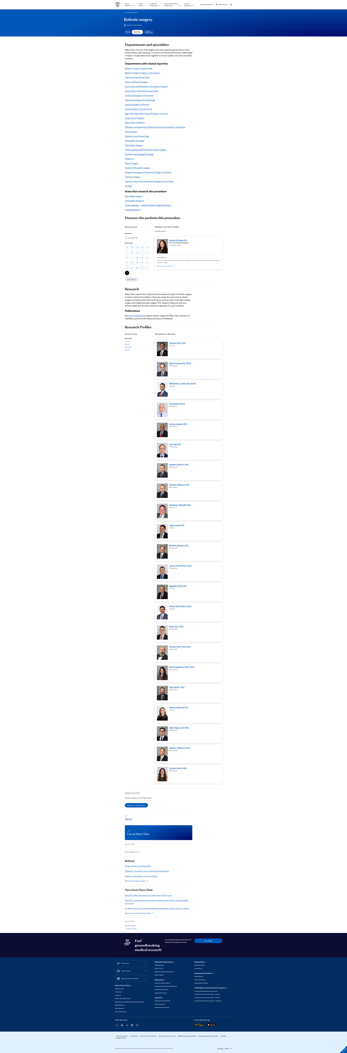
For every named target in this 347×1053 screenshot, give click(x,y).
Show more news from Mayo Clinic (138, 913)
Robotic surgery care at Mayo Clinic (138, 798)
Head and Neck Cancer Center (138, 109)
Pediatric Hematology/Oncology (139, 154)
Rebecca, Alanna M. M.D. (178, 707)
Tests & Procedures (132, 12)
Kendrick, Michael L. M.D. (179, 545)
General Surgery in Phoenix (137, 104)
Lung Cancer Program (134, 118)
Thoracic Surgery (132, 177)
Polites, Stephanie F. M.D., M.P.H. (182, 667)
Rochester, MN (132, 238)
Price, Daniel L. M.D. (177, 687)
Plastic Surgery (131, 163)
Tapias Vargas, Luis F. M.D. (179, 728)
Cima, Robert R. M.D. (177, 404)
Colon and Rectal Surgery (136, 82)
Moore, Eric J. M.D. (176, 626)
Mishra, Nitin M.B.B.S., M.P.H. (180, 606)
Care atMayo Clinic (149, 32)
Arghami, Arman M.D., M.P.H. (180, 363)
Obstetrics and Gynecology (137, 136)
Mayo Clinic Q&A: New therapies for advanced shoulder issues (148, 895)
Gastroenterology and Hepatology (140, 100)
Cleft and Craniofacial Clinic (137, 77)
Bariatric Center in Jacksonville (138, 68)
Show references (131, 852)
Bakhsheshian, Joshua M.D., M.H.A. (182, 383)
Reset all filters (131, 279)
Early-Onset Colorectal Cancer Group (141, 91)
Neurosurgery (131, 131)
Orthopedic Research (134, 200)
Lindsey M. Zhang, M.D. (178, 240)
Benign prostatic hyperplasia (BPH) (138, 866)
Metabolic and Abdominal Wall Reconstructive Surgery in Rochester (155, 127)
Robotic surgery (138, 19)
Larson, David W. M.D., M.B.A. (180, 566)
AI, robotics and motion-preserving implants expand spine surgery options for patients (157, 908)
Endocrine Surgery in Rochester (139, 95)
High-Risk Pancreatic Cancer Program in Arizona (146, 113)
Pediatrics (129, 158)
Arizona (127, 341)
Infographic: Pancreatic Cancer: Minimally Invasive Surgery (147, 871)
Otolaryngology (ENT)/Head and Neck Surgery (145, 149)
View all (127, 350)
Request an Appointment (134, 25)
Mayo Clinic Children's (135, 122)
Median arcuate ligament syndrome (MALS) (141, 876)
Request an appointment (136, 805)
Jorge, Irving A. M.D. (177, 525)
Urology (128, 186)
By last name (129, 243)
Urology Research (133, 209)
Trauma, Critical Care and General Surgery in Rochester (149, 181)
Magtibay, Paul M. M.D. (178, 586)
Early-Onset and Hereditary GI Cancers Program (146, 86)
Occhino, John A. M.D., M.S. (180, 647)
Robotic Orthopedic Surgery (137, 167)
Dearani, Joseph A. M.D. (178, 424)
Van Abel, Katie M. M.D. (178, 768)
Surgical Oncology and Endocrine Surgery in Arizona (148, 172)
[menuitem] (127, 32)
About (128, 32)
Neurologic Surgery (133, 196)
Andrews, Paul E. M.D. (177, 343)
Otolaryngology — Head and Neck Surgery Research (148, 205)
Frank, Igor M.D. (175, 444)
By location (128, 233)
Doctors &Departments (138, 32)
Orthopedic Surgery (134, 145)
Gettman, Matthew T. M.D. (179, 485)
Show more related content (135, 881)
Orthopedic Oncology (134, 140)
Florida (127, 344)
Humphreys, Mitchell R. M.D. (180, 505)
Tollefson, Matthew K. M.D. (179, 748)
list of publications (138, 315)
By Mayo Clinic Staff (132, 793)
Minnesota (128, 347)
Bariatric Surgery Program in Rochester (142, 73)
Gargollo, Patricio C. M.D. (179, 464)
